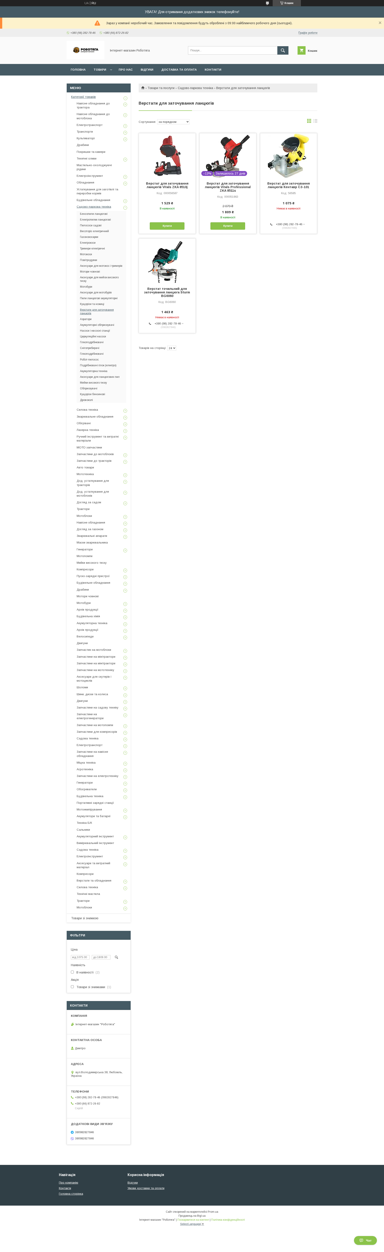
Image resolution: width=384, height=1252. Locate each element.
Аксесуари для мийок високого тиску (99, 279)
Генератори (85, 549)
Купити (167, 225)
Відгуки (147, 69)
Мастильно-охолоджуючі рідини (94, 167)
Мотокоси (86, 254)
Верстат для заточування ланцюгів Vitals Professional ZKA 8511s (228, 187)
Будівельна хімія (88, 616)
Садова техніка (87, 738)
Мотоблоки (84, 516)
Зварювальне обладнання (95, 416)
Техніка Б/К (84, 822)
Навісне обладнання (91, 522)
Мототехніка (85, 474)
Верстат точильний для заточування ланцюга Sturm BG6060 (167, 292)
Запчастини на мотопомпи (95, 725)
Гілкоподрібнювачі (92, 342)
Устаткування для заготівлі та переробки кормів (97, 191)
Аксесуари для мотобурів (96, 292)
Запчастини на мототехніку (95, 670)
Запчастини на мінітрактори (96, 656)
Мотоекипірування (89, 809)
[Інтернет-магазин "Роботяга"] (85, 58)
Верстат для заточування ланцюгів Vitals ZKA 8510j (167, 185)
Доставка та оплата (179, 69)
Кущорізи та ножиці (92, 304)
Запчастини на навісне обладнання (92, 753)
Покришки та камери (91, 151)
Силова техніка (87, 409)
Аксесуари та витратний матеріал (93, 865)
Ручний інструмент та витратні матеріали (98, 438)
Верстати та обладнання (94, 880)
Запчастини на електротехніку (97, 776)
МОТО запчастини (89, 447)
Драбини (83, 145)
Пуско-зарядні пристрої (93, 576)
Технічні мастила (88, 894)
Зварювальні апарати (92, 535)
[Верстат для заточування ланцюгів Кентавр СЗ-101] (288, 155)
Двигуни (82, 643)
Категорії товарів (83, 97)
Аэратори (86, 319)
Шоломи (82, 687)
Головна (78, 69)
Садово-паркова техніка (195, 88)
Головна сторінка (71, 1193)
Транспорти (85, 131)
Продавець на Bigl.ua (192, 1215)
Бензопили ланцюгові (94, 213)
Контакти (213, 69)
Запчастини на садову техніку (97, 707)
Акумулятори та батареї (94, 816)
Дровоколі (86, 400)
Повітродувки (88, 260)
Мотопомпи (84, 556)
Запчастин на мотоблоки (94, 649)
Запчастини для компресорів (97, 731)
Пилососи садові (91, 225)
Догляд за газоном (90, 529)
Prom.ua (213, 1211)
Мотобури (86, 286)
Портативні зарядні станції (95, 802)
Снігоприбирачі (89, 348)
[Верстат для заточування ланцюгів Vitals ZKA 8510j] (167, 155)
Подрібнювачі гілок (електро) (98, 365)
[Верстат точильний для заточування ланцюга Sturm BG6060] (167, 261)
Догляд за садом (89, 502)
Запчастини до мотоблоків (95, 454)
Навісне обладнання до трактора (93, 105)
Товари (100, 69)
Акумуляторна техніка (93, 371)
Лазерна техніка (88, 430)
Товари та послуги (161, 88)
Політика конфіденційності (228, 1219)
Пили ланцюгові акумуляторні (99, 298)
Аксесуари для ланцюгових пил (100, 376)
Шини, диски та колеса (92, 694)
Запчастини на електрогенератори (90, 716)
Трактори (83, 509)
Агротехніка (85, 769)
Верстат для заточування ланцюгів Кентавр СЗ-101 (288, 185)
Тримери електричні (92, 248)
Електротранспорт (89, 125)
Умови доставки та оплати (146, 1188)
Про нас (126, 69)
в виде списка (315, 122)
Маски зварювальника (92, 542)
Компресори (85, 569)
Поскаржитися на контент (193, 1219)
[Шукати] (282, 50)
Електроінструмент (90, 175)
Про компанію (68, 1182)
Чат (369, 1240)
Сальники (83, 829)
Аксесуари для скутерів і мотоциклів (94, 678)
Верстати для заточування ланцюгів (97, 311)
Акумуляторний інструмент (95, 836)
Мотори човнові (90, 271)
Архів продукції (87, 609)
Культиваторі (86, 138)
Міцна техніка (86, 762)
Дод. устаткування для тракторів (93, 482)
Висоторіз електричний (94, 231)
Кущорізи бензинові (92, 394)
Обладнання (85, 182)
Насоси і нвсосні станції (95, 330)
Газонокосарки (89, 237)
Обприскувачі (88, 388)
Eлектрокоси (88, 242)
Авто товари (85, 467)
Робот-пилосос (89, 359)
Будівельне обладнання (93, 200)
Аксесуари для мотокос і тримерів (101, 265)
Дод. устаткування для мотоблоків (93, 493)
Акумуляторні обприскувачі (97, 324)
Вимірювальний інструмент (95, 843)
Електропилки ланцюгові (95, 219)
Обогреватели (87, 789)
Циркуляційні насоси (93, 336)
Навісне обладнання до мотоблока (93, 116)
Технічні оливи (86, 158)
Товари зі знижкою (84, 918)
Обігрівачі (84, 423)
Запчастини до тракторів (94, 460)
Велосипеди (85, 636)
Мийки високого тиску (93, 382)
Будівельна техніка (90, 796)
